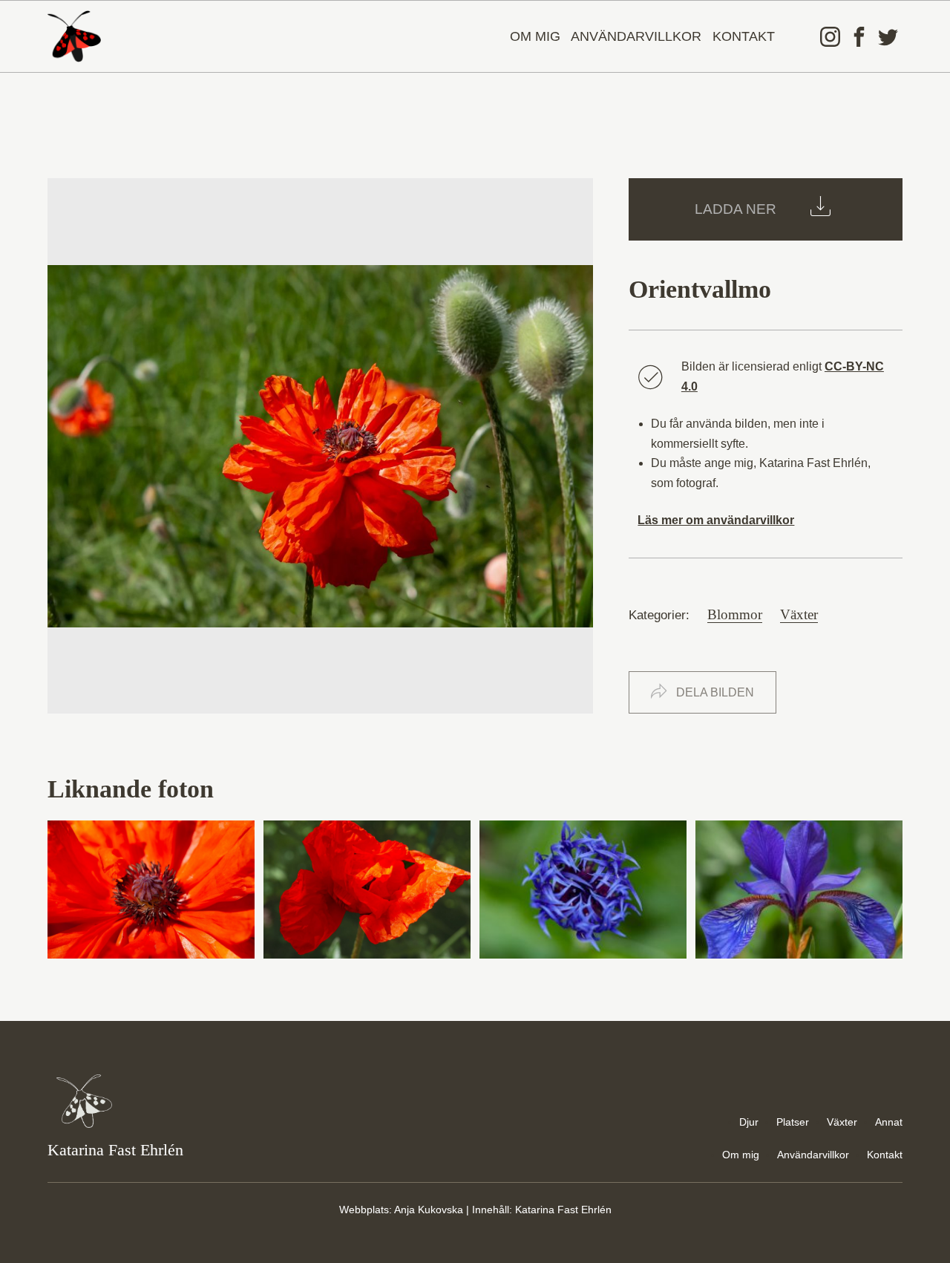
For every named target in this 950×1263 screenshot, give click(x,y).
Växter (799, 614)
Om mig (535, 36)
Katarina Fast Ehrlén (563, 1209)
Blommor (734, 614)
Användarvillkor (636, 36)
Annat (888, 1122)
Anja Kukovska (428, 1209)
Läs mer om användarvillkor (716, 520)
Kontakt (743, 36)
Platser (792, 1122)
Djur (749, 1122)
